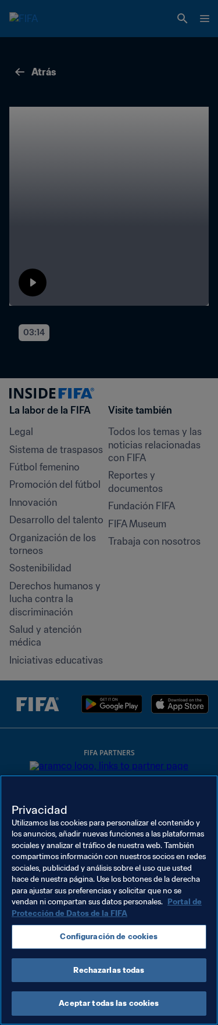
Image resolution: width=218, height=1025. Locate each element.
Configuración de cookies (109, 936)
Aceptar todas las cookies (109, 1003)
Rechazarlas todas (108, 970)
